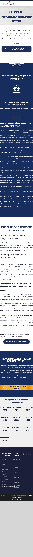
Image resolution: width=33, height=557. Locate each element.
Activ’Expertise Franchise (16, 486)
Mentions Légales (28, 495)
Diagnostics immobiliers (16, 466)
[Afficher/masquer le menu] (30, 3)
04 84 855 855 (5, 481)
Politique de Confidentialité (16, 497)
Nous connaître (16, 459)
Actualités (16, 462)
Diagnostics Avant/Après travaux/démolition (16, 477)
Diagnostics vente (16, 482)
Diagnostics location (16, 471)
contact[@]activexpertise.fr (9, 486)
